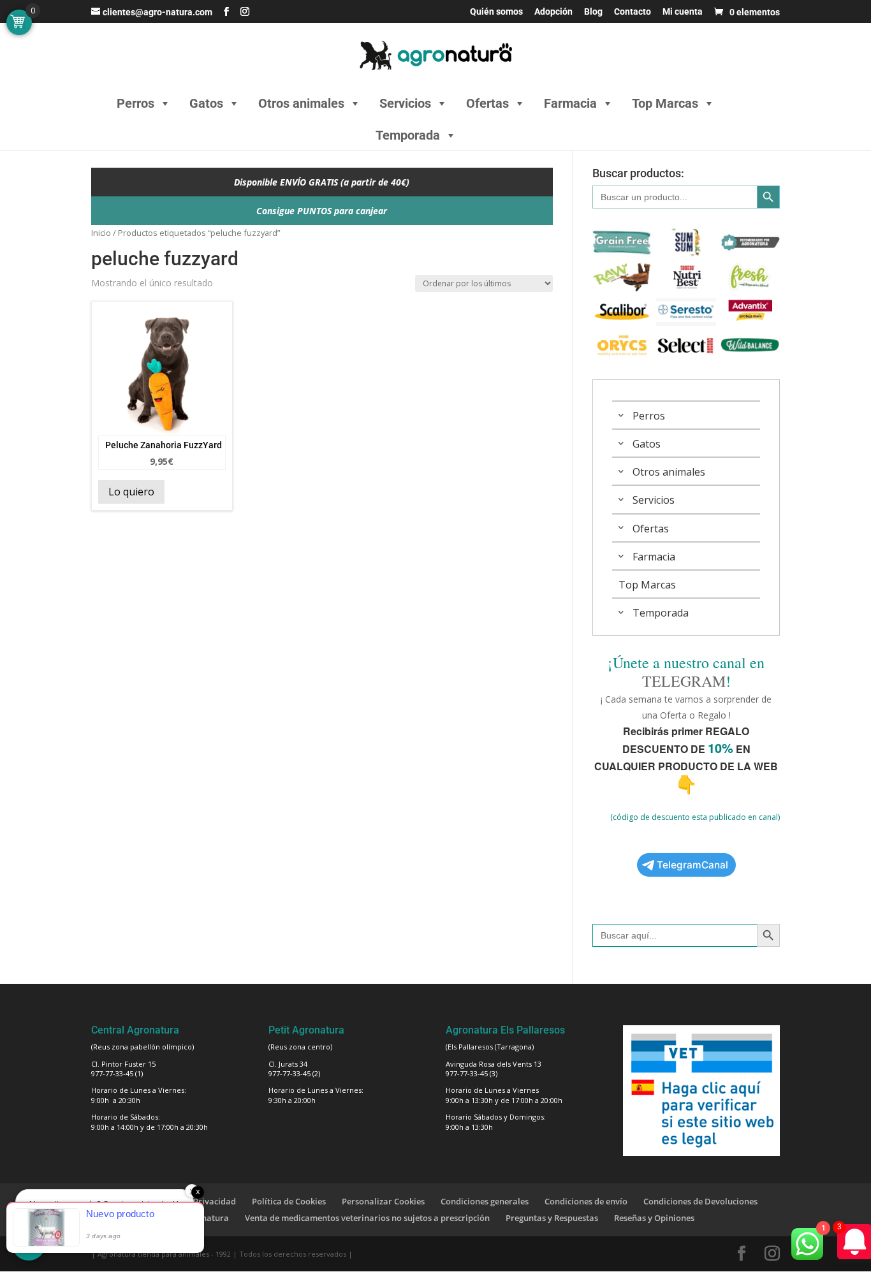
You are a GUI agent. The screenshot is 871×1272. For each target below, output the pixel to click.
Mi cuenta (682, 12)
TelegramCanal (692, 865)
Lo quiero (131, 492)
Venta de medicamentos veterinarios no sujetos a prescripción (367, 1218)
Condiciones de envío (586, 1201)
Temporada (408, 135)
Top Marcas (665, 103)
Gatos (206, 103)
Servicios (405, 103)
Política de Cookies (289, 1201)
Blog (593, 12)
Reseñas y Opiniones (654, 1218)
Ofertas (487, 103)
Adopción (553, 12)
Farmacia (570, 103)
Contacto (632, 12)
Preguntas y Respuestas (552, 1218)
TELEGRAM (684, 681)
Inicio (101, 232)
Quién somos (496, 12)
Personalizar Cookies (383, 1201)
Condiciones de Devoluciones (700, 1201)
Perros (135, 103)
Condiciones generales (485, 1201)
